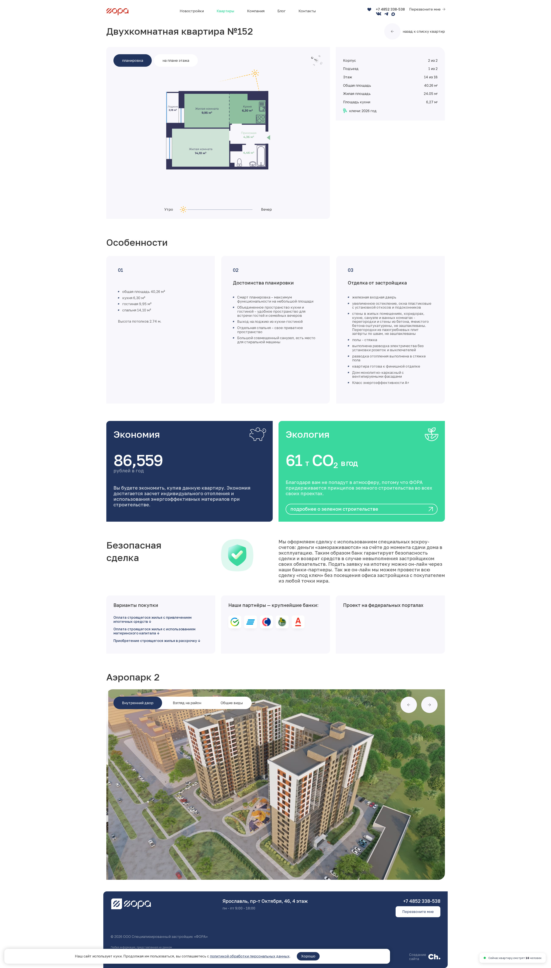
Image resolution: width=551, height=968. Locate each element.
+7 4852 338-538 (390, 9)
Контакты (307, 11)
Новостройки (192, 11)
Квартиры (225, 11)
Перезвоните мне (425, 9)
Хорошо (308, 956)
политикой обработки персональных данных (249, 956)
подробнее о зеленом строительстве (334, 509)
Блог (281, 11)
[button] (409, 705)
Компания (256, 11)
